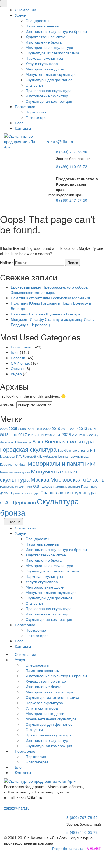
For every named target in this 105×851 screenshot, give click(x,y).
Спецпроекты (37, 20)
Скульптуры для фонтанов (49, 79)
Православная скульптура (49, 90)
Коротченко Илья (13, 464)
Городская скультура (28, 449)
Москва (40, 479)
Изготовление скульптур (47, 95)
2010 (56, 428)
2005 (13, 428)
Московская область (77, 479)
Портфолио (25, 106)
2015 (4, 434)
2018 (32, 434)
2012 (74, 428)
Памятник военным (43, 26)
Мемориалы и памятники (61, 463)
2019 (40, 434)
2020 (48, 435)
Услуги (20, 15)
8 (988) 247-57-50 (71, 200)
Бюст (38, 441)
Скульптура (58, 501)
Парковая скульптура (44, 58)
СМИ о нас (20, 363)
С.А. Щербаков (18, 502)
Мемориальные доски (45, 69)
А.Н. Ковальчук (21, 442)
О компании (25, 9)
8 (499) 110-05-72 (71, 166)
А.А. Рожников (82, 434)
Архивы (7, 404)
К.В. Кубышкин (47, 456)
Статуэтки (34, 85)
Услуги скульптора (42, 63)
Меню (15, 521)
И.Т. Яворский (26, 456)
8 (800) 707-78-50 (71, 151)
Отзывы (17, 368)
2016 (13, 434)
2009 (47, 428)
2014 (92, 428)
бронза (12, 512)
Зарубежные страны (73, 450)
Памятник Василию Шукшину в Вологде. (46, 313)
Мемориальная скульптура (49, 47)
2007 (30, 428)
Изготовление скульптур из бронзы (56, 31)
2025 (66, 434)
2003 (4, 428)
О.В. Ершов (42, 486)
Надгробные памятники (16, 487)
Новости (18, 357)
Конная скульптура (73, 456)
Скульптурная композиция (49, 101)
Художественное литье (46, 36)
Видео (16, 373)
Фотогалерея (37, 117)
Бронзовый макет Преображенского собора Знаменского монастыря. (49, 289)
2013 (83, 428)
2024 (56, 434)
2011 (65, 428)
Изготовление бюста (44, 42)
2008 (39, 428)
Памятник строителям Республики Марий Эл (50, 297)
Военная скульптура (69, 441)
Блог (19, 122)
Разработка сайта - (76, 848)
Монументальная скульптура (51, 74)
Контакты (23, 128)
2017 (22, 434)
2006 (22, 428)
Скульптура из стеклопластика (52, 52)
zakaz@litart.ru (60, 141)
